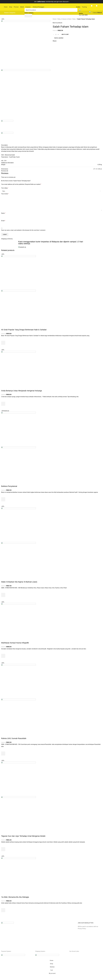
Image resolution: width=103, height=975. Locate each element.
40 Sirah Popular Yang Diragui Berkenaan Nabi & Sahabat (23, 330)
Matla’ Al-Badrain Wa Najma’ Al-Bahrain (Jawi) (19, 582)
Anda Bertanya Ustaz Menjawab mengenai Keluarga (21, 391)
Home (54, 19)
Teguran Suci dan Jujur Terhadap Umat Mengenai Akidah (23, 836)
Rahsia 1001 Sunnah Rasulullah (13, 738)
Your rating (4, 188)
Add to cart (65, 34)
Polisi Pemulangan (31, 928)
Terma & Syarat (31, 926)
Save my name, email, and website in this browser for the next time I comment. (23, 230)
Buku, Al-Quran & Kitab (64, 19)
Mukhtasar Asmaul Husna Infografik (15, 643)
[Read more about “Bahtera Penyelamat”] (3, 499)
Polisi (28, 923)
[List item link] (13, 941)
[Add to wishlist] (3, 339)
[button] (3, 343)
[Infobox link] (51, 7)
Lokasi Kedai (55, 931)
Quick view (3, 347)
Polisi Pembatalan (31, 934)
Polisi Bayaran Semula (32, 931)
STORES (54, 923)
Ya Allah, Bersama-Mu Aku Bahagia (15, 897)
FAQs (53, 934)
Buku (74, 19)
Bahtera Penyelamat (9, 486)
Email (3, 220)
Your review (5, 193)
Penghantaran (56, 926)
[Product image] (18, 307)
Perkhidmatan (55, 928)
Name (3, 213)
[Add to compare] (3, 326)
